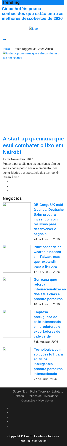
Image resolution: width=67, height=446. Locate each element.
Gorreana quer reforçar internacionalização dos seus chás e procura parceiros (50, 289)
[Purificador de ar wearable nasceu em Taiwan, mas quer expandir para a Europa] (17, 259)
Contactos (28, 400)
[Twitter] (12, 417)
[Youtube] (12, 425)
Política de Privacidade (43, 396)
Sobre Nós (20, 391)
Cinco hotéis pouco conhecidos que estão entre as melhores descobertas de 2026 (32, 13)
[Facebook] (12, 408)
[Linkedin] (12, 412)
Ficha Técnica (39, 391)
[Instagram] (12, 421)
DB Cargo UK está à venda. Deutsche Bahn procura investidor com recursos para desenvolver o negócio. (49, 219)
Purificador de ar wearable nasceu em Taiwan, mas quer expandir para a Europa (47, 256)
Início (6, 48)
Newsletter (45, 400)
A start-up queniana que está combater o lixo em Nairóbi (33, 145)
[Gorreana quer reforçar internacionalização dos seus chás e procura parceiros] (17, 291)
